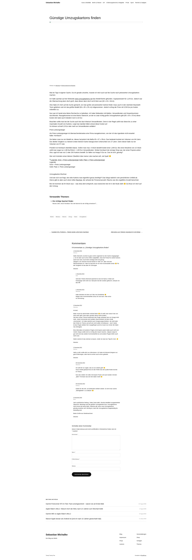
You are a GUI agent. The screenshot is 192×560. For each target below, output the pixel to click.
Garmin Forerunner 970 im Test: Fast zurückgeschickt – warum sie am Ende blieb (75, 504)
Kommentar (75, 434)
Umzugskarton (83, 216)
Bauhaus (58, 216)
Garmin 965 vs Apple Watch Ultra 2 (58, 514)
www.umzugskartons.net (83, 99)
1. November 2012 (77, 250)
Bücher (52, 216)
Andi (77, 275)
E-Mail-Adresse (76, 459)
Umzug (70, 216)
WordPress (143, 555)
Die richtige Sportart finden (62, 201)
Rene (74, 399)
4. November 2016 (77, 397)
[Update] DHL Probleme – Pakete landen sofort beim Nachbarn (70, 232)
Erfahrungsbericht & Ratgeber (68, 85)
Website (74, 466)
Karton (75, 216)
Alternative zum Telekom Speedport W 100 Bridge (125, 232)
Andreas (75, 252)
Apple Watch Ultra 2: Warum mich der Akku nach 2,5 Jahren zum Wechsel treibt (74, 509)
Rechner (79, 180)
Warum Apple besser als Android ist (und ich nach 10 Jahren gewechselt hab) (73, 519)
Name (73, 452)
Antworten (75, 268)
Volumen (64, 216)
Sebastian (58, 85)
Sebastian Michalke (53, 3)
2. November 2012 (77, 305)
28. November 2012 (80, 362)
